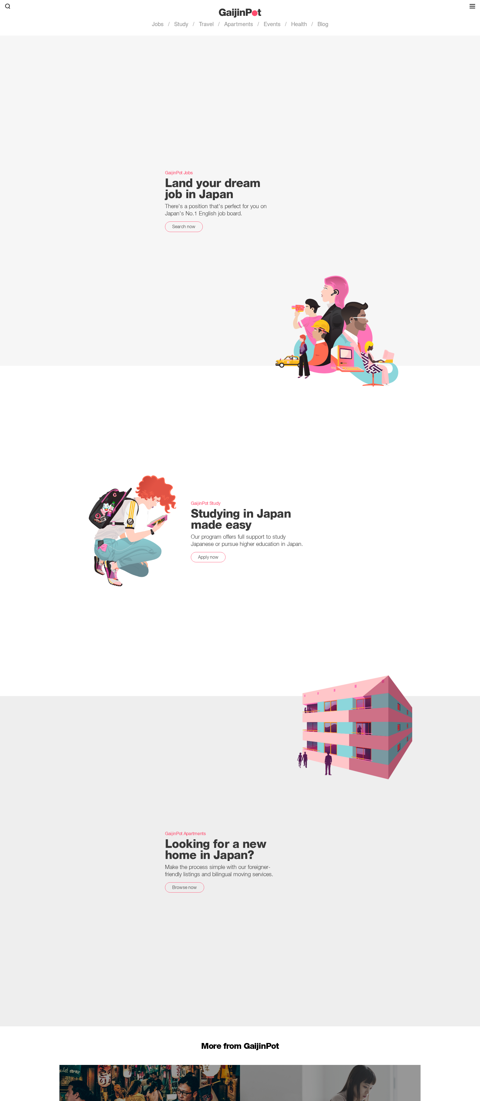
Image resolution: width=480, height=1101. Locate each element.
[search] (7, 6)
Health (299, 24)
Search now (184, 226)
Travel (206, 24)
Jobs (158, 24)
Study (181, 24)
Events (272, 24)
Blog (322, 24)
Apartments (238, 24)
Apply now (208, 557)
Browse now (184, 887)
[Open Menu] (472, 6)
